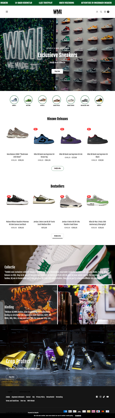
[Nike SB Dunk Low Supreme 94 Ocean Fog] (44, 138)
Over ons (23, 401)
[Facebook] (97, 397)
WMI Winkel (31, 401)
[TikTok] (104, 397)
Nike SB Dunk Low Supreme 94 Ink (70, 154)
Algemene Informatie (18, 397)
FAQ (33, 397)
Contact (28, 397)
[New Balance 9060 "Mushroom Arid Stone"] (17, 138)
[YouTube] (108, 397)
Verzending (59, 397)
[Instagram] (100, 397)
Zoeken (8, 397)
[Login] (97, 11)
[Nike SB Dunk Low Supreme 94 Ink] (71, 138)
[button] (57, 68)
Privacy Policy (40, 397)
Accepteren (78, 415)
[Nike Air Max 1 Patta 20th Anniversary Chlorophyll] (97, 206)
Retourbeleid (50, 397)
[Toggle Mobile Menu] (8, 11)
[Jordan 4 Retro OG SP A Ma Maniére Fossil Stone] (71, 206)
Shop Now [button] (11, 377)
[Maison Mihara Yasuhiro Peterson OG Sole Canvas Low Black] (17, 206)
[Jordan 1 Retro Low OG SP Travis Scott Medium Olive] (44, 206)
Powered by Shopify (33, 413)
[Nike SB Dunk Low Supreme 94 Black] (97, 138)
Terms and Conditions (12, 401)
